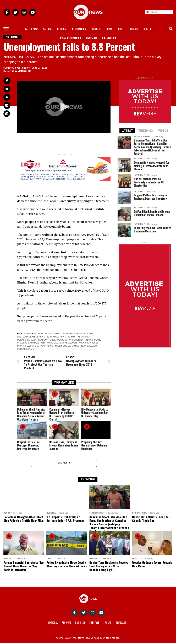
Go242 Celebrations (70, 38)
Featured (84, 337)
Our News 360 (109, 38)
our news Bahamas (67, 346)
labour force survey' (71, 340)
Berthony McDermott (19, 71)
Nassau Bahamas (29, 343)
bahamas (55, 334)
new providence (89, 343)
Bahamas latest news (32, 337)
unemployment (28, 349)
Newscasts (91, 38)
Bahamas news (57, 337)
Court (120, 29)
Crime (109, 29)
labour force (47, 340)
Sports (147, 29)
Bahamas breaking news (78, 334)
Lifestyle (133, 29)
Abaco (43, 334)
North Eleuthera (29, 346)
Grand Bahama (27, 340)
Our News (47, 346)
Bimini (72, 337)
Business (96, 29)
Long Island (94, 340)
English (153, 12)
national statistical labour (59, 343)
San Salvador (90, 346)
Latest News (31, 29)
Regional (62, 29)
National (47, 29)
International (79, 29)
